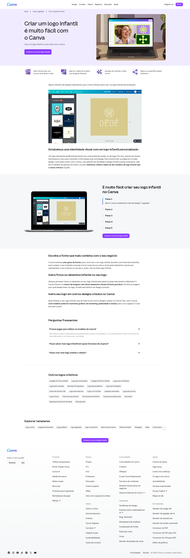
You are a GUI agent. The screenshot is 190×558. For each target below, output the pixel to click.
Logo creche (29, 427)
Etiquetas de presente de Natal (60, 402)
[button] (74, 4)
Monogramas (80, 402)
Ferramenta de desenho (91, 396)
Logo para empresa (76, 391)
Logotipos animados (111, 391)
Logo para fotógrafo (113, 386)
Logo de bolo (54, 396)
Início (26, 11)
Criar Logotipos (38, 11)
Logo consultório (91, 427)
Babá (147, 427)
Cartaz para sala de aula (112, 396)
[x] (31, 552)
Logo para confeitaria (121, 381)
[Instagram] (13, 552)
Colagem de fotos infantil (58, 381)
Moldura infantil (125, 427)
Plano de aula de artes (70, 396)
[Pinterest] (26, 552)
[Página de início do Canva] (12, 4)
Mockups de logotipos (76, 386)
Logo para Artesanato (79, 381)
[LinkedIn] (9, 552)
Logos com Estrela (94, 391)
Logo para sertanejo (56, 386)
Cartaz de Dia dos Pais (57, 391)
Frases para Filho (159, 427)
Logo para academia (94, 386)
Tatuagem (138, 427)
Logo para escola (129, 391)
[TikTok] (22, 552)
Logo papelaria (75, 427)
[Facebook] (17, 552)
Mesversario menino (108, 427)
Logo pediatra (62, 427)
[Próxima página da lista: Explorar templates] (164, 427)
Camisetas (128, 396)
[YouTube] (35, 552)
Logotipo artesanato (45, 427)
